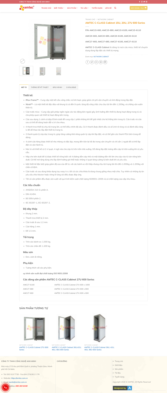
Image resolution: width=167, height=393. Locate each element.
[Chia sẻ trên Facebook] (88, 62)
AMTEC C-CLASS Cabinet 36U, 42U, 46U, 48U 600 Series (99, 348)
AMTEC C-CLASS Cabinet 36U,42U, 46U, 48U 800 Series (66, 348)
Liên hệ (108, 8)
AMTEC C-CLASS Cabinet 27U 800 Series (33, 348)
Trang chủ (46, 8)
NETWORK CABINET (106, 19)
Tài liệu (84, 8)
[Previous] (23, 40)
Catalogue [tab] (71, 87)
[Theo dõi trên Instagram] (142, 2)
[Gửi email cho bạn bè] (96, 62)
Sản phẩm (71, 8)
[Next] (77, 40)
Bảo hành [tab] (57, 87)
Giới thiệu (58, 8)
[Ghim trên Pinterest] (101, 62)
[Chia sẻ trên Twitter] (92, 62)
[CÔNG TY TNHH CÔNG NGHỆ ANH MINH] (28, 8)
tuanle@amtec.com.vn (18, 382)
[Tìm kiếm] (115, 8)
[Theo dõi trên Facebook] (139, 2)
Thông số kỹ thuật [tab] (39, 87)
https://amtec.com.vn (19, 378)
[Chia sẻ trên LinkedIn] (105, 62)
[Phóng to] (22, 61)
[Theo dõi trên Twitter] (144, 2)
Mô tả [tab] (24, 87)
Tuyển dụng (97, 8)
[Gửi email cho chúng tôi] (146, 2)
